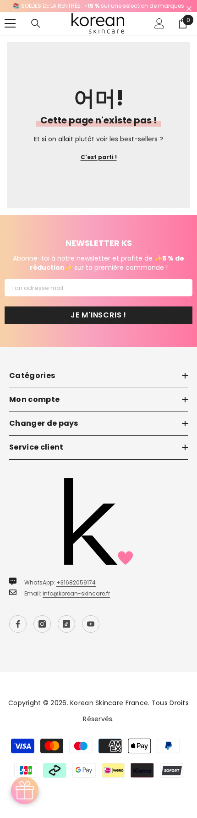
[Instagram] (42, 624)
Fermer (189, 9)
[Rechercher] (35, 23)
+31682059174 (76, 582)
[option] (98, 6)
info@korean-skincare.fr (76, 593)
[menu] (10, 23)
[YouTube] (90, 624)
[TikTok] (66, 624)
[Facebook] (18, 624)
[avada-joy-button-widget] (24, 790)
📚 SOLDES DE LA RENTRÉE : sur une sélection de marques (98, 6)
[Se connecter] (159, 23)
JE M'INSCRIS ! (98, 315)
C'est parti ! (99, 157)
